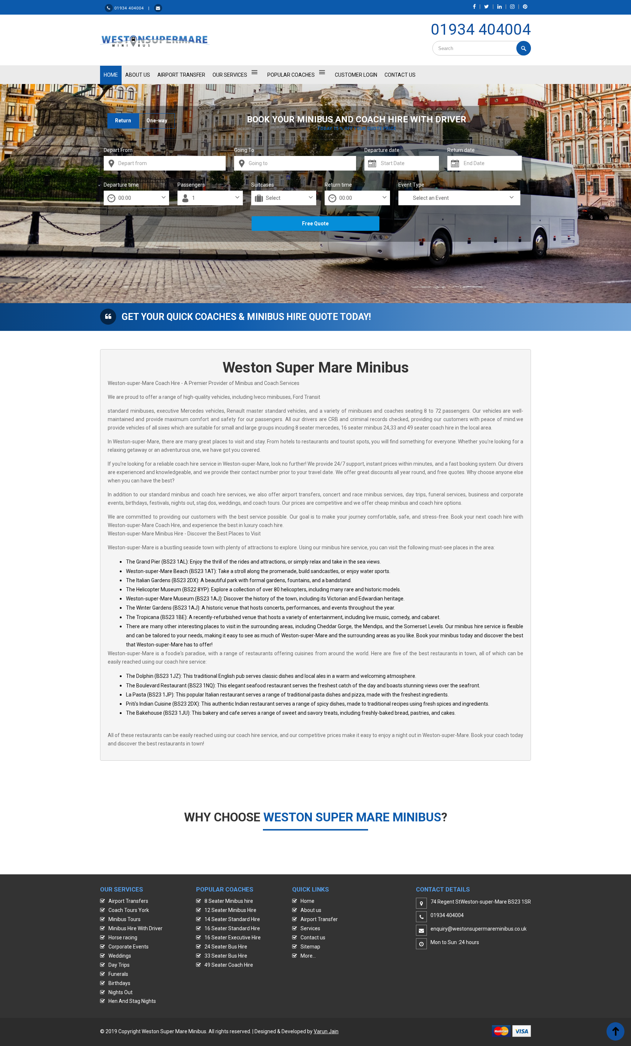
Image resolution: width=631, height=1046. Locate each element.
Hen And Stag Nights (132, 1001)
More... (308, 956)
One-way (156, 120)
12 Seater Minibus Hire (230, 910)
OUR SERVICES (230, 75)
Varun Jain (326, 1031)
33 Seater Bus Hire (225, 956)
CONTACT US (400, 75)
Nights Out (120, 992)
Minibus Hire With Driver (135, 928)
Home (307, 901)
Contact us (313, 937)
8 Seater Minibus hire (228, 901)
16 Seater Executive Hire (232, 937)
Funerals (118, 974)
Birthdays (119, 983)
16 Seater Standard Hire (232, 928)
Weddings (119, 956)
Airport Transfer (181, 75)
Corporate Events (128, 947)
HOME (111, 75)
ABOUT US (137, 75)
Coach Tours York (128, 910)
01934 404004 (481, 29)
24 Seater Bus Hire (225, 947)
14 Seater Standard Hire (232, 919)
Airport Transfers (128, 901)
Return (123, 120)
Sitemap (310, 947)
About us (311, 910)
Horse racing (122, 937)
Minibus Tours (124, 919)
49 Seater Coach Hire (228, 965)
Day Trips (119, 965)
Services (310, 928)
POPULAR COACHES (291, 75)
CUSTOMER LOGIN (356, 75)
